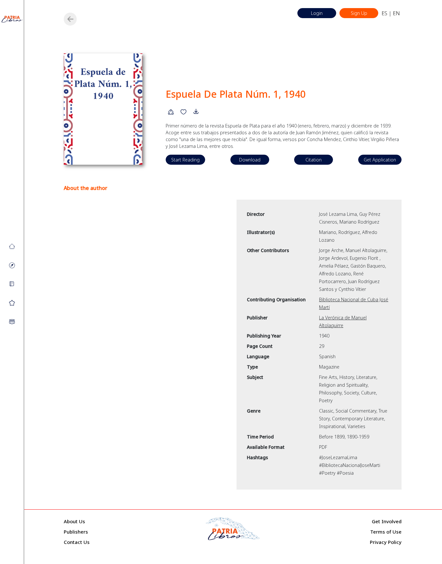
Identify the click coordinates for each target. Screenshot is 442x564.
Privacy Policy (386, 542)
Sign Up (359, 13)
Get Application (380, 160)
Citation (313, 160)
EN (396, 13)
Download (249, 160)
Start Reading (185, 160)
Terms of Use (386, 531)
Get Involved (387, 521)
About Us (74, 521)
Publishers (76, 531)
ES (384, 13)
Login (317, 13)
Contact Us (77, 542)
